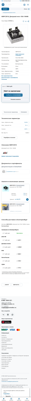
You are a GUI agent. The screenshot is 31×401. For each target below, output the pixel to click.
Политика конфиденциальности (10, 381)
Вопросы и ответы (7, 359)
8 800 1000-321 (7, 300)
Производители (6, 340)
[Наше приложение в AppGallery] (6, 322)
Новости (4, 335)
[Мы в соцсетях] (3, 315)
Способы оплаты (6, 361)
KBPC (25, 129)
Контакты (4, 337)
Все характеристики (7, 75)
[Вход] (24, 4)
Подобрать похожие (9, 137)
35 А (26, 125)
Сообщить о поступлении (13, 95)
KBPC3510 (17, 185)
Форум (3, 368)
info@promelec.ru (8, 304)
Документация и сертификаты (10, 77)
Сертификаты (5, 362)
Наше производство (7, 348)
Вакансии (4, 346)
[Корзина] (27, 4)
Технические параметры (11, 112)
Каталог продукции (7, 339)
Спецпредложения (7, 344)
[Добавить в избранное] (23, 21)
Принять (8, 396)
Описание (4, 79)
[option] (15, 35)
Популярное (5, 366)
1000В (25, 122)
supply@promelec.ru (9, 307)
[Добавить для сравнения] (26, 21)
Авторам (4, 349)
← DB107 (6, 284)
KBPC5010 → (16, 284)
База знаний (5, 364)
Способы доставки (7, 357)
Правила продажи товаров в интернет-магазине (15, 355)
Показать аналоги (16, 99)
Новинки (4, 342)
